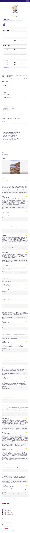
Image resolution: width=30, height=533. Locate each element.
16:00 (7, 34)
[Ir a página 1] (13, 173)
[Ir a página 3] (15, 173)
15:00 (22, 40)
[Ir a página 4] (16, 173)
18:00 (22, 34)
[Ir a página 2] (14, 173)
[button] (12, 498)
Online (4, 25)
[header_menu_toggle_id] (1, 1)
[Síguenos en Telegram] (10, 526)
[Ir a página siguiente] (26, 167)
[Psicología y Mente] (15, 1)
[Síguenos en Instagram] (7, 526)
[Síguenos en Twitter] (4, 526)
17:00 (15, 34)
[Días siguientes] (26, 28)
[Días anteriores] (4, 28)
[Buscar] (21, 1)
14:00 (15, 40)
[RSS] (12, 526)
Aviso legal (20, 530)
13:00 (7, 40)
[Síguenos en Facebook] (2, 526)
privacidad (22, 530)
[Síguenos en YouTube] (8, 526)
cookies (25, 530)
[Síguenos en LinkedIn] (5, 526)
